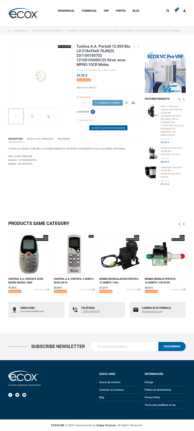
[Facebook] (10, 395)
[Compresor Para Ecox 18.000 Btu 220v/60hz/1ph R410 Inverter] (151, 172)
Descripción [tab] (15, 138)
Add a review (109, 70)
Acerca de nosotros (109, 382)
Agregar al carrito (109, 103)
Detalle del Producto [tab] (40, 138)
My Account (183, 10)
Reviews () (94, 70)
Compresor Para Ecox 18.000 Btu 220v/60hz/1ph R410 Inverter (171, 172)
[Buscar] (168, 10)
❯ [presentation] (184, 99)
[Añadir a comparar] (133, 103)
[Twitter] (17, 395)
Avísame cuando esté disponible (108, 127)
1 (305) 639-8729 (90, 311)
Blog (101, 397)
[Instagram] (24, 395)
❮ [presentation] (179, 99)
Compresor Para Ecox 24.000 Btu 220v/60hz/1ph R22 (171, 151)
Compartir (93, 112)
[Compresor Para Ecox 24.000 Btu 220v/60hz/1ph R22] (151, 153)
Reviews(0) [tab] (64, 138)
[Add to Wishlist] (127, 103)
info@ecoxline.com (152, 311)
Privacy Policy (152, 397)
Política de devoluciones (158, 389)
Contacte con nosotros (111, 389)
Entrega (149, 382)
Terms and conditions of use (160, 405)
